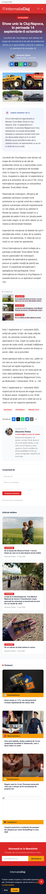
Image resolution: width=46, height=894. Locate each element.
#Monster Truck (33, 410)
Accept (15, 890)
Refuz (6, 890)
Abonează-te (36, 858)
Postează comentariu (12, 493)
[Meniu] (4, 8)
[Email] (30, 64)
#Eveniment (8, 410)
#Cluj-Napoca (20, 410)
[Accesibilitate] (41, 882)
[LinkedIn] (25, 64)
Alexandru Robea (23, 55)
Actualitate (23, 18)
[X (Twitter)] (16, 64)
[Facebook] (12, 64)
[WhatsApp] (21, 64)
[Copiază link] (34, 64)
